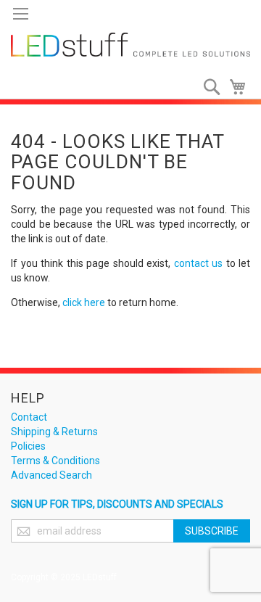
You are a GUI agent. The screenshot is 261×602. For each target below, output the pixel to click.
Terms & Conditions (55, 460)
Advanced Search (51, 475)
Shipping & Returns (54, 431)
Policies (28, 446)
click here (83, 302)
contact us (198, 263)
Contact (29, 417)
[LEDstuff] (130, 44)
